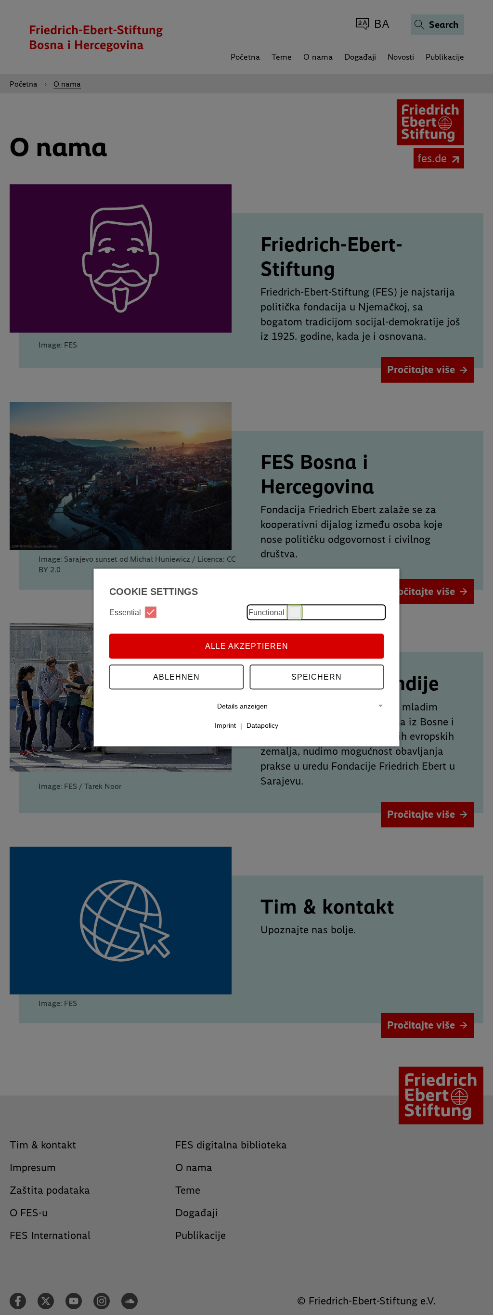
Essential (125, 612)
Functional (266, 612)
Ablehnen (176, 676)
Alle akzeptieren (246, 646)
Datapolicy (262, 725)
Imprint (225, 725)
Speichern (316, 676)
